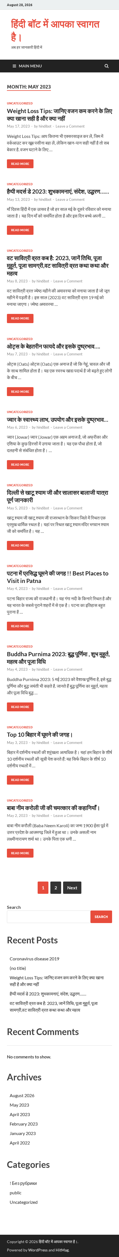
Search (14, 907)
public (15, 1192)
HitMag (62, 1250)
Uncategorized (20, 103)
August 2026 (22, 1095)
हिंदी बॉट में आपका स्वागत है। (55, 30)
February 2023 (24, 1123)
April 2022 (20, 1142)
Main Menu (30, 66)
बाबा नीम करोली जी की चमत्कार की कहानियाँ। (53, 807)
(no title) (18, 968)
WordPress (38, 1250)
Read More (18, 162)
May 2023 (19, 1104)
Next (72, 887)
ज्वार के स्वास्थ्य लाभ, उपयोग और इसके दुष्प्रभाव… (57, 419)
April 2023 (20, 1114)
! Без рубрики (23, 1183)
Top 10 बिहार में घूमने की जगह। (40, 734)
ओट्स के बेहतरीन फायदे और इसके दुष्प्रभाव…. (53, 346)
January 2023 (23, 1133)
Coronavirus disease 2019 (34, 958)
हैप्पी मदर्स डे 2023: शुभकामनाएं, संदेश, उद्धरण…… (58, 191)
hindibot (45, 126)
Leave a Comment (70, 126)
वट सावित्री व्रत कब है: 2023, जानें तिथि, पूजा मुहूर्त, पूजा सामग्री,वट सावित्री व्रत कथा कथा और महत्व (57, 265)
